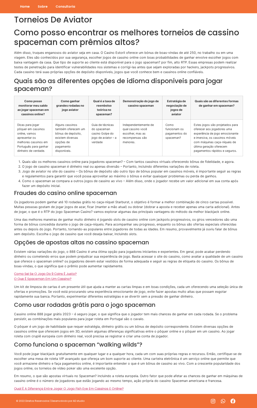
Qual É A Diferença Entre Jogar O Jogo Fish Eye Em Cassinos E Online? (69, 388)
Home (25, 6)
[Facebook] (233, 401)
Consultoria (65, 6)
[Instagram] (213, 401)
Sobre (43, 6)
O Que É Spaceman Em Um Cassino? (42, 278)
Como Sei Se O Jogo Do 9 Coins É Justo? (45, 273)
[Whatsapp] (223, 401)
